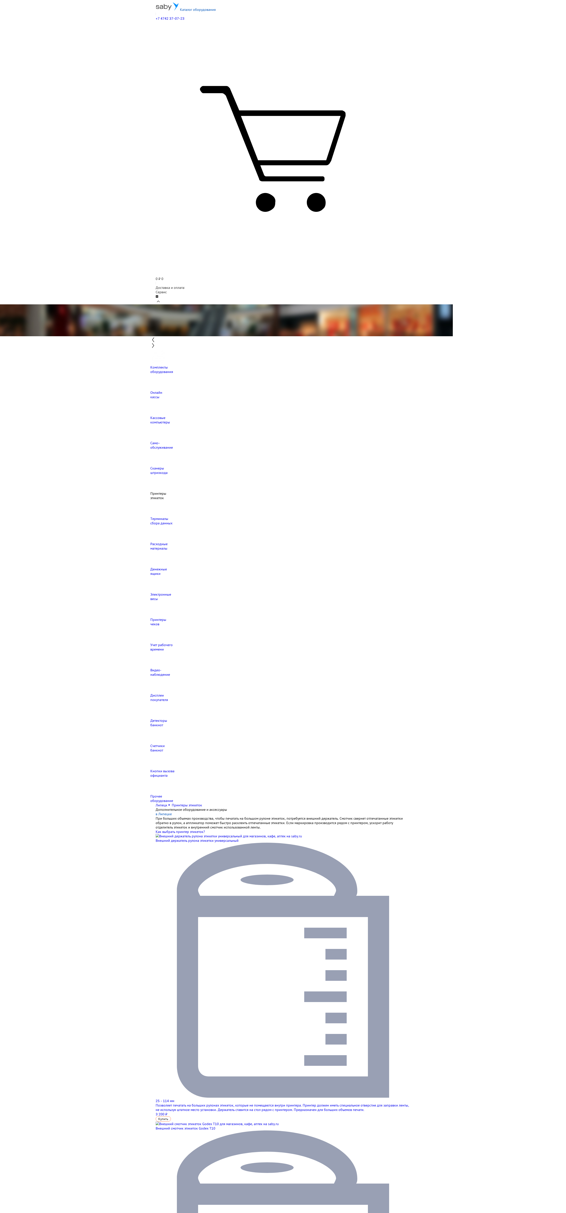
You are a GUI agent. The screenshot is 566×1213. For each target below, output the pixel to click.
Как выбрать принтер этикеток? (180, 831)
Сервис (161, 292)
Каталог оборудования (197, 9)
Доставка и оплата (170, 287)
